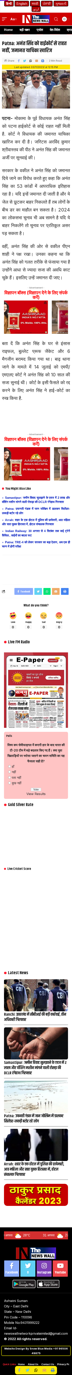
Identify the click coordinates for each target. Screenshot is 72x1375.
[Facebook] (12, 1268)
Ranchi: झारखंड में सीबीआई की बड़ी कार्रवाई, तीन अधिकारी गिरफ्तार (35, 1017)
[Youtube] (60, 1268)
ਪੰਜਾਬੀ (47, 4)
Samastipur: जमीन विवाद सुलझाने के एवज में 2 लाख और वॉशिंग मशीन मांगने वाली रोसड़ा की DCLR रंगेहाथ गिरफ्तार (35, 1068)
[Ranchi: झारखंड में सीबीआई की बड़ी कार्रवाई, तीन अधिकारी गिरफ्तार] (36, 995)
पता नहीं (16, 778)
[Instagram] (44, 1268)
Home (21, 1364)
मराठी (35, 4)
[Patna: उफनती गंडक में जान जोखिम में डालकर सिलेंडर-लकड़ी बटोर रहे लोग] (36, 1097)
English (21, 4)
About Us (33, 1364)
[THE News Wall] (36, 19)
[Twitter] (28, 1268)
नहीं (14, 772)
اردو (36, 9)
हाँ (13, 767)
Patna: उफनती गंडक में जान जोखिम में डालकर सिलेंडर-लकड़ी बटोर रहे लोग (33, 1118)
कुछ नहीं (16, 783)
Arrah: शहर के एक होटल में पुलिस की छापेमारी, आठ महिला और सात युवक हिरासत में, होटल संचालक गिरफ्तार (34, 1169)
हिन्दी (9, 4)
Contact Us (47, 1364)
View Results (36, 794)
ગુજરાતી (60, 4)
